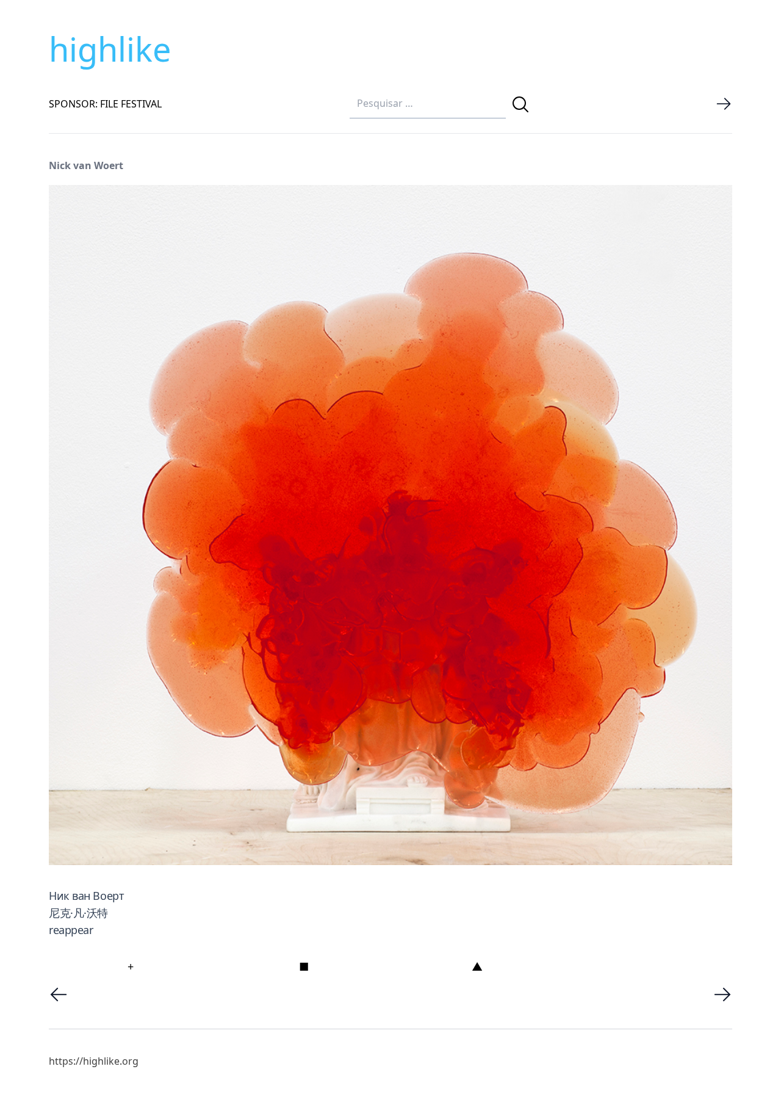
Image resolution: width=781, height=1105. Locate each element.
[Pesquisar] (520, 104)
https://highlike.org (94, 1061)
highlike (110, 48)
